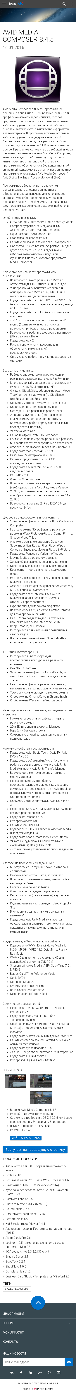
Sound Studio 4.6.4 (18, 1209)
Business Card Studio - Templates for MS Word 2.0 (38, 1276)
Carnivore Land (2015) (20, 1199)
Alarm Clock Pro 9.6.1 (19, 1237)
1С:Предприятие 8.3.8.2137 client (27, 1251)
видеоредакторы (17, 1288)
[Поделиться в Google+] (40, 1372)
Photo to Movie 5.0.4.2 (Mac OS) (26, 1204)
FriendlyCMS (46, 1389)
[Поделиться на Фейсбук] (21, 1372)
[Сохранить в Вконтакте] (11, 1372)
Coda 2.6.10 (13, 1175)
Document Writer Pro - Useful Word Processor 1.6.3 (38, 1180)
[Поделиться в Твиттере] (30, 1372)
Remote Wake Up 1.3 (19, 1219)
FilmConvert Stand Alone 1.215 (25, 1214)
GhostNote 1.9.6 (16, 1266)
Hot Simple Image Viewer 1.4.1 (25, 1223)
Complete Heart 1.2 (18, 1271)
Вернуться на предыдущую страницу (35, 1149)
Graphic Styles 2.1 (17, 1256)
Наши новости (14, 1353)
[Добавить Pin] (49, 1372)
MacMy (29, 1383)
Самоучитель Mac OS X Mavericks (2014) (32, 1185)
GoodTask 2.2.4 (15, 1261)
